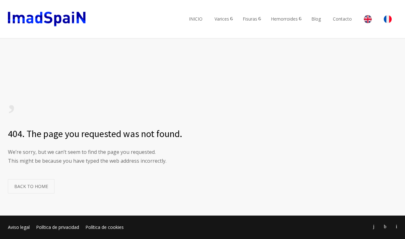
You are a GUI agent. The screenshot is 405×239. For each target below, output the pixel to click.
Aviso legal (19, 227)
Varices (222, 19)
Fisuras (250, 19)
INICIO (195, 19)
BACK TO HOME (31, 186)
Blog (316, 19)
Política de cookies (104, 227)
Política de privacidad (57, 227)
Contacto (342, 19)
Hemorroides (284, 19)
